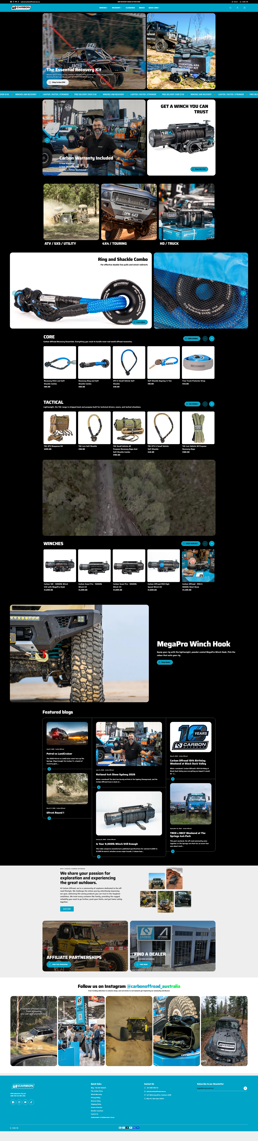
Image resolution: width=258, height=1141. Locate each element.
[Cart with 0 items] (245, 8)
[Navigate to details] (96, 237)
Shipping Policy (96, 1104)
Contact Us (94, 1114)
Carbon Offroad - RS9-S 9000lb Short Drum (192, 585)
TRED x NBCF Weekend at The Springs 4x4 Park (187, 834)
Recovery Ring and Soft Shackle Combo (89, 382)
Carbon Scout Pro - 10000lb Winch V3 (125, 585)
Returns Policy (96, 1101)
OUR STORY (67, 909)
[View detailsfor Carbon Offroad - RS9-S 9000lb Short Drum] (198, 565)
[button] (245, 8)
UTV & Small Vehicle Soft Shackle (123, 382)
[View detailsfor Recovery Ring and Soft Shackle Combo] (94, 362)
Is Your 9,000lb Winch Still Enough (117, 844)
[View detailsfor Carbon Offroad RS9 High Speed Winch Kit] (163, 565)
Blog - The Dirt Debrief (98, 1088)
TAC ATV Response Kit (53, 446)
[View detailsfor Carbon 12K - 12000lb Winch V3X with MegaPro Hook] (60, 565)
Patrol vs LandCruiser (59, 754)
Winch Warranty (96, 1094)
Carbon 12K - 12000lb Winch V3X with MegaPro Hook (56, 585)
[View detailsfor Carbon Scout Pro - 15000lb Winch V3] (94, 565)
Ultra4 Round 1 (55, 813)
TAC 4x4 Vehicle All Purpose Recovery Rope (194, 448)
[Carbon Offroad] (21, 8)
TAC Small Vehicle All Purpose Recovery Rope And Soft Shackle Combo (125, 449)
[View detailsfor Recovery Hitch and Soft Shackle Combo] (60, 362)
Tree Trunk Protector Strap (193, 380)
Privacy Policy (95, 1097)
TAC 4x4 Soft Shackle (88, 446)
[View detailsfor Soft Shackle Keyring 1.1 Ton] (163, 362)
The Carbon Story (97, 1091)
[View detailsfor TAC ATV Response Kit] (60, 427)
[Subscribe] (245, 1088)
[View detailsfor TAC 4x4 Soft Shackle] (94, 427)
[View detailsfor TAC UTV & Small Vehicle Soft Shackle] (163, 427)
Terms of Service (96, 1107)
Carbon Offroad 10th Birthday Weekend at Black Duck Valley (188, 762)
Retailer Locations (97, 1111)
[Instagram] (13, 2)
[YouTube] (16, 2)
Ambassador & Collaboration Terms (102, 1117)
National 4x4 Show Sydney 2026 (115, 774)
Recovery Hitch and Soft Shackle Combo (54, 382)
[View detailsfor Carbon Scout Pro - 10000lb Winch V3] (129, 565)
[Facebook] (11, 2)
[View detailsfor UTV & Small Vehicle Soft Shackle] (129, 362)
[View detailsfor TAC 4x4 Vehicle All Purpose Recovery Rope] (198, 427)
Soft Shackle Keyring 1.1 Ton (160, 380)
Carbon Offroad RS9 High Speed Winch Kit (158, 585)
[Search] (230, 8)
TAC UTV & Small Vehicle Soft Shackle (158, 448)
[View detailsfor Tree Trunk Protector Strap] (198, 362)
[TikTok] (18, 2)
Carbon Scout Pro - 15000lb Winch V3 (90, 585)
